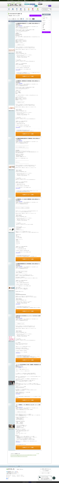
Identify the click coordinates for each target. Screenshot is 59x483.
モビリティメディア (13, 456)
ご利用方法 (40, 0)
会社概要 (7, 473)
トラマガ (19, 475)
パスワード (31, 5)
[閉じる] (51, 476)
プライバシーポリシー (14, 473)
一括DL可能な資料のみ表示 (46, 10)
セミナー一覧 (49, 0)
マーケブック (8, 476)
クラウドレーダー (9, 475)
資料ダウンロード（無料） (28, 76)
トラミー (14, 475)
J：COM (18, 456)
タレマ (22, 475)
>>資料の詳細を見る (18, 127)
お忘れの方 (33, 5)
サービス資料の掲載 (45, 470)
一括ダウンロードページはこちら (35, 15)
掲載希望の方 (45, 0)
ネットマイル (25, 456)
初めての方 (36, 0)
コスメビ (19, 476)
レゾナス (8, 477)
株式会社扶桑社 (20, 25)
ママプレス (14, 476)
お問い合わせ (21, 469)
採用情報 (10, 473)
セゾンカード (21, 456)
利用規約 (18, 469)
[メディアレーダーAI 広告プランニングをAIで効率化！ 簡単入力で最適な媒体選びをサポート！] (53, 478)
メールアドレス (26, 5)
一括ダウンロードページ (46, 32)
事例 (44, 18)
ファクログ (22, 476)
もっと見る (37, 453)
